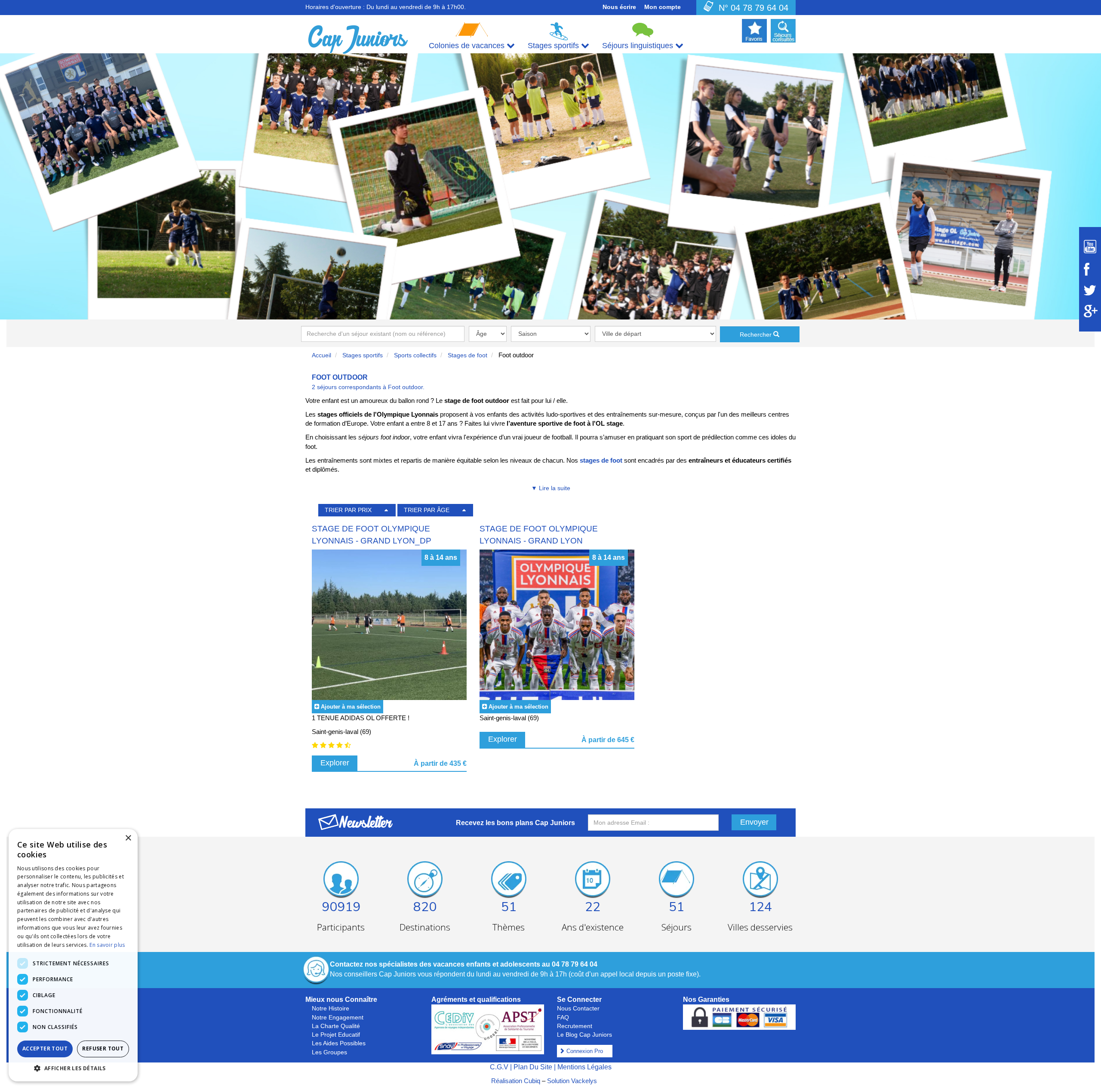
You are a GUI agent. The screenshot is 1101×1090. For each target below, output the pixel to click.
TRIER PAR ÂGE (426, 510)
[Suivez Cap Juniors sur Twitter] (1090, 290)
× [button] (128, 838)
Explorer (334, 762)
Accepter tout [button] (45, 1048)
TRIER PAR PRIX (348, 510)
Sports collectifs (415, 355)
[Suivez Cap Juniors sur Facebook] (1090, 269)
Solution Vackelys (572, 1080)
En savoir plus (107, 945)
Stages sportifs (362, 355)
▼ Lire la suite (550, 488)
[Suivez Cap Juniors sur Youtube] (1090, 246)
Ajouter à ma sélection (351, 706)
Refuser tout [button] (102, 1048)
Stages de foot (467, 355)
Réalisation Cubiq (515, 1080)
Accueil (321, 355)
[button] (73, 1068)
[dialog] (73, 955)
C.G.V (499, 1067)
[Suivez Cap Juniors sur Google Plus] (1090, 311)
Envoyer (754, 822)
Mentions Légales (584, 1067)
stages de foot (601, 460)
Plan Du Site (533, 1067)
